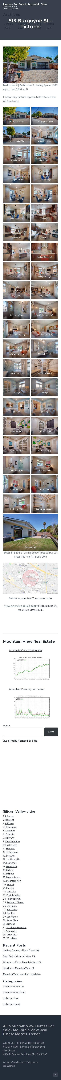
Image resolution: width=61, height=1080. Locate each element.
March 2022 (50, 26)
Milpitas (10, 874)
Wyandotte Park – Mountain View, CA (22, 962)
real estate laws (11, 998)
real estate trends (12, 1004)
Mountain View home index (36, 598)
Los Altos (11, 856)
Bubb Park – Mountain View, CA (19, 956)
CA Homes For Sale (11, 1062)
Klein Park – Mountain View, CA (18, 968)
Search (6, 726)
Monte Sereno (13, 877)
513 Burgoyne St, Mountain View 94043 (37, 608)
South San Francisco (17, 928)
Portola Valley (13, 895)
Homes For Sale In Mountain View (25, 4)
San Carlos (12, 910)
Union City (12, 935)
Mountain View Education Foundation (22, 974)
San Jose (11, 913)
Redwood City (14, 899)
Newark (10, 885)
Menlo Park (11, 867)
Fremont (10, 849)
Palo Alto (11, 892)
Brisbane (9, 824)
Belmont (9, 820)
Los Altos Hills (13, 859)
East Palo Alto (12, 842)
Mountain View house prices (25, 650)
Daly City (9, 838)
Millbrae (10, 870)
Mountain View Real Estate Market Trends (25, 1032)
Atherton (9, 816)
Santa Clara (12, 920)
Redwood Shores (15, 903)
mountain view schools (14, 992)
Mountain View (13, 881)
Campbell (10, 831)
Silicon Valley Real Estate (30, 1043)
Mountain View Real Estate (29, 641)
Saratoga (10, 924)
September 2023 (24, 26)
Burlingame (11, 827)
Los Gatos (11, 863)
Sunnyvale (11, 931)
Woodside (12, 938)
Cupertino (10, 834)
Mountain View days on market (27, 689)
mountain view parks (13, 986)
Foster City (10, 845)
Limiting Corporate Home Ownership (21, 950)
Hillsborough (12, 852)
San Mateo (12, 917)
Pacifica (10, 888)
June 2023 (38, 26)
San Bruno (12, 906)
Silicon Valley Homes (29, 1062)
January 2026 (8, 26)
